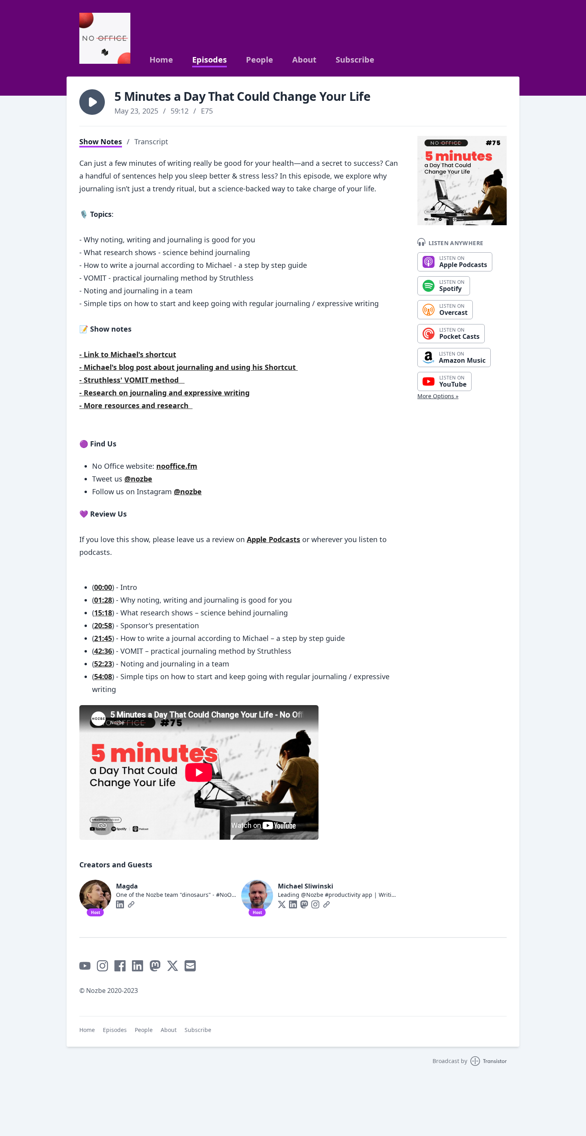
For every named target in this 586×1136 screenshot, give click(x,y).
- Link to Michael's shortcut (127, 354)
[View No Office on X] (172, 965)
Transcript (151, 141)
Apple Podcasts (273, 539)
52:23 (103, 663)
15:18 (103, 612)
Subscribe (355, 60)
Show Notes (100, 141)
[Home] (104, 38)
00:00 (103, 587)
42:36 (103, 651)
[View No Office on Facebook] (120, 965)
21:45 (103, 638)
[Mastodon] (304, 904)
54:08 (103, 676)
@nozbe (138, 478)
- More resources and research (136, 405)
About (304, 60)
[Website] (131, 904)
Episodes (209, 60)
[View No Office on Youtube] (84, 965)
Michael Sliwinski (305, 886)
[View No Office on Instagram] (102, 965)
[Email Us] (190, 965)
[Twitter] (282, 904)
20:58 (103, 625)
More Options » (437, 396)
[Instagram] (315, 904)
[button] (92, 102)
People (259, 60)
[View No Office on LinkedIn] (137, 965)
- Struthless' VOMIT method (132, 380)
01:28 (103, 600)
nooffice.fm (176, 466)
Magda (127, 886)
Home (161, 60)
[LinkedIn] (120, 904)
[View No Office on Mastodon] (155, 965)
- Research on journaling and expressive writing (164, 392)
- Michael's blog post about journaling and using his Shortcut (188, 367)
